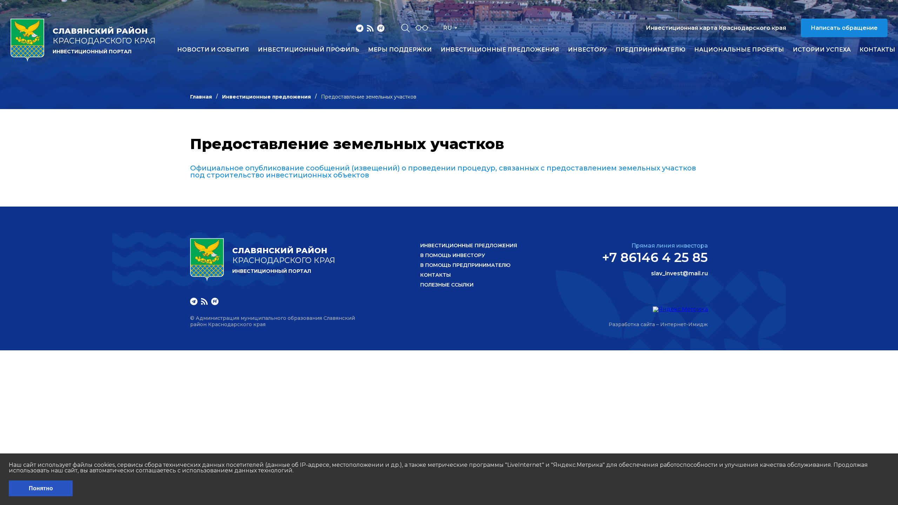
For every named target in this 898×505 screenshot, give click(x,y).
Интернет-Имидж (684, 324)
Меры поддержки (400, 50)
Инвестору (587, 50)
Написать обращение (844, 28)
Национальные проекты (739, 50)
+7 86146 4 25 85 (655, 257)
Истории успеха (822, 50)
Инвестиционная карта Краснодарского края (716, 28)
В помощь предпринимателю (465, 265)
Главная (201, 97)
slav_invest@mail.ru (679, 273)
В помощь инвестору (452, 255)
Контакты (877, 50)
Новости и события (213, 50)
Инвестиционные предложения (500, 50)
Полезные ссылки (447, 285)
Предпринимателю (650, 50)
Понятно (41, 488)
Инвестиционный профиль (308, 50)
